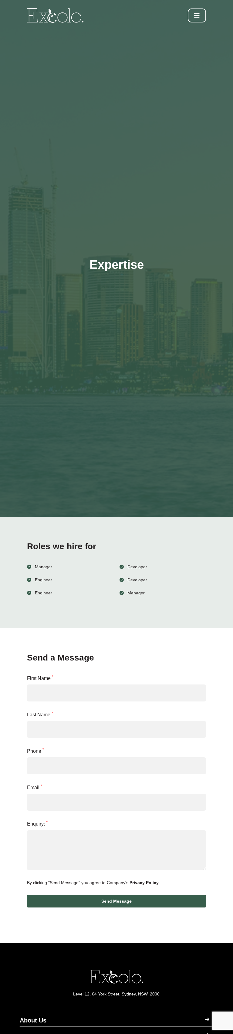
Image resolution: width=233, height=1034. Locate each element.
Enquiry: (37, 823)
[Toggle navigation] (197, 15)
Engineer (43, 579)
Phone (35, 751)
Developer (137, 566)
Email (34, 787)
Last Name (40, 714)
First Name (40, 678)
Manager (43, 566)
